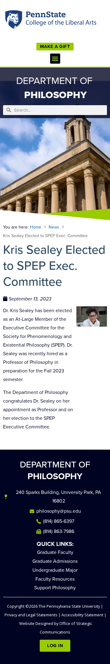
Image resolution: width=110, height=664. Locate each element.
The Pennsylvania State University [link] (69, 606)
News (54, 227)
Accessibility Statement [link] (82, 615)
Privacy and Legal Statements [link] (31, 615)
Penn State (14, 21)
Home (35, 227)
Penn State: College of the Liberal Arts (60, 21)
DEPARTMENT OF (55, 470)
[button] (55, 59)
